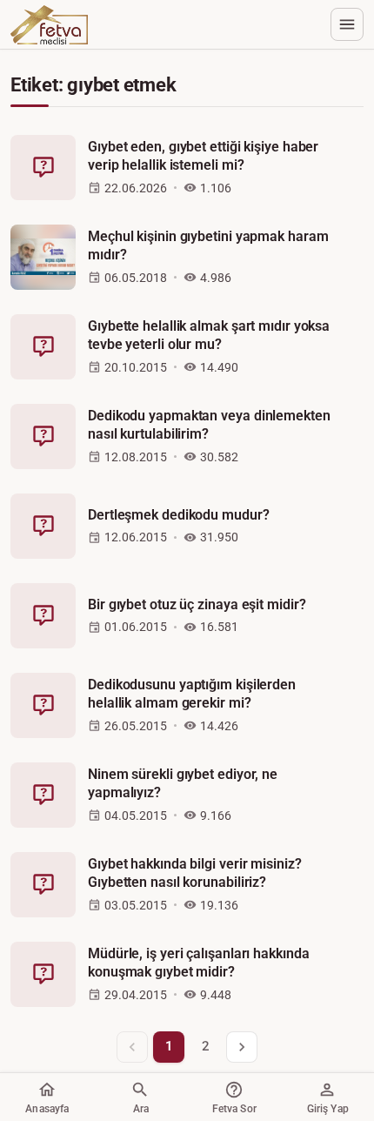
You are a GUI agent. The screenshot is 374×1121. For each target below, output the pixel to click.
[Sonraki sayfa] (241, 1047)
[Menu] (347, 24)
